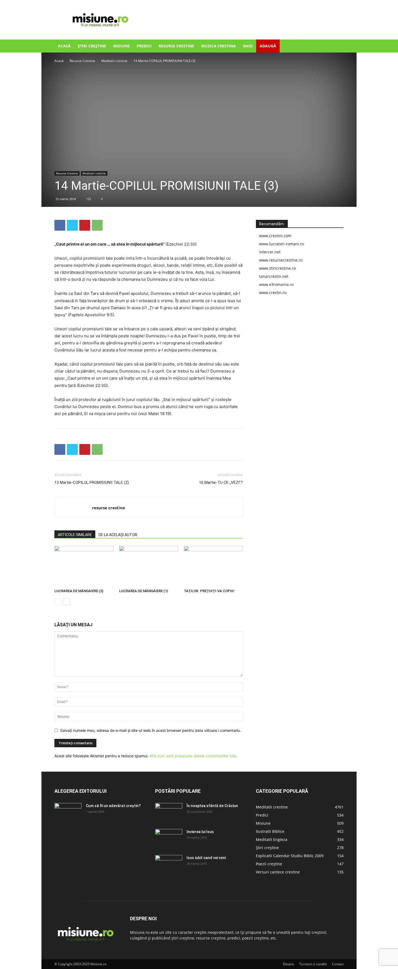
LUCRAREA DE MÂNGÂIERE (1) (143, 591)
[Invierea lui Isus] (168, 838)
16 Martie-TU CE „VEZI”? (221, 482)
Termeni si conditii (313, 964)
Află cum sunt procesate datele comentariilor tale (192, 755)
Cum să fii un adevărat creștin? (113, 806)
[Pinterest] (84, 225)
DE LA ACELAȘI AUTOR (118, 535)
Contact (338, 964)
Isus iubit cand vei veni (206, 858)
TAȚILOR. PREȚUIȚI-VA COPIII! (209, 591)
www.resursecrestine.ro (280, 260)
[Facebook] (59, 225)
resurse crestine (108, 507)
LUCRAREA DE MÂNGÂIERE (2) (78, 591)
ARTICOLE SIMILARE (75, 535)
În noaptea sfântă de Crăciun (212, 806)
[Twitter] (72, 225)
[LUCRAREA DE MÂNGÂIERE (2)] (83, 566)
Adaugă (268, 45)
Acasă (64, 45)
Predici (144, 45)
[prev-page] (57, 601)
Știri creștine (92, 45)
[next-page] (66, 601)
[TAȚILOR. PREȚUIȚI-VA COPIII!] (213, 566)
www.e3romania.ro (276, 284)
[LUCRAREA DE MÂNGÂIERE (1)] (148, 566)
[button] (337, 46)
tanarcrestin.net (273, 276)
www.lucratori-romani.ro (281, 243)
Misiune (121, 45)
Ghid (248, 45)
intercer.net (269, 252)
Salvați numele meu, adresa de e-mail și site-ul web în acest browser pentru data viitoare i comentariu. (150, 730)
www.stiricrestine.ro (277, 268)
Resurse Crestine (176, 45)
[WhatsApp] (97, 225)
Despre (288, 964)
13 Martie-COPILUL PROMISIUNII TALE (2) (91, 482)
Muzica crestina (218, 45)
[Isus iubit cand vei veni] (168, 864)
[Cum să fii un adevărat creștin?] (67, 812)
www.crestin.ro (272, 292)
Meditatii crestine (114, 60)
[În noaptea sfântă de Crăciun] (168, 812)
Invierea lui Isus (200, 832)
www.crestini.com (275, 235)
